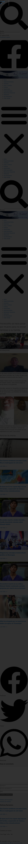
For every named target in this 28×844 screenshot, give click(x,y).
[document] (14, 422)
